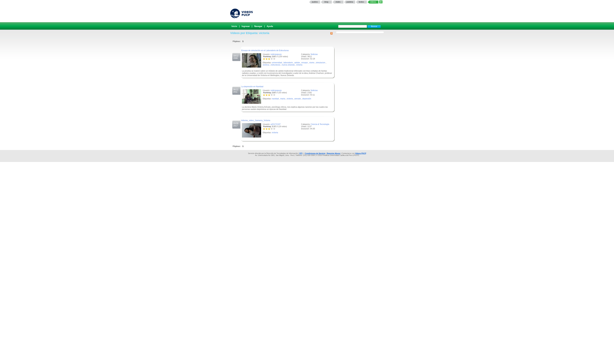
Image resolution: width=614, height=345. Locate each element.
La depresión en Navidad (252, 86)
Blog (326, 2)
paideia (349, 2)
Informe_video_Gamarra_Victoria (255, 120)
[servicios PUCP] (380, 2)
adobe (297, 62)
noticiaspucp (276, 54)
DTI (300, 153)
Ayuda (270, 26)
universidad (277, 62)
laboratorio (288, 62)
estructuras (275, 65)
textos (361, 2)
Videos (373, 2)
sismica (266, 65)
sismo (311, 62)
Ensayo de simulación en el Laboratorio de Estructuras (265, 50)
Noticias (314, 54)
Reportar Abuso (333, 153)
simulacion (320, 62)
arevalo (297, 99)
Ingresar (246, 26)
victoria (299, 65)
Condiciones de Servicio (315, 153)
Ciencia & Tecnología (320, 124)
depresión (306, 99)
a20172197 (276, 124)
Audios (315, 2)
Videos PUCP (360, 153)
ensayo (304, 62)
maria (282, 99)
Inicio (234, 26)
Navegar (258, 26)
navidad (275, 99)
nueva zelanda (288, 65)
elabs (338, 2)
